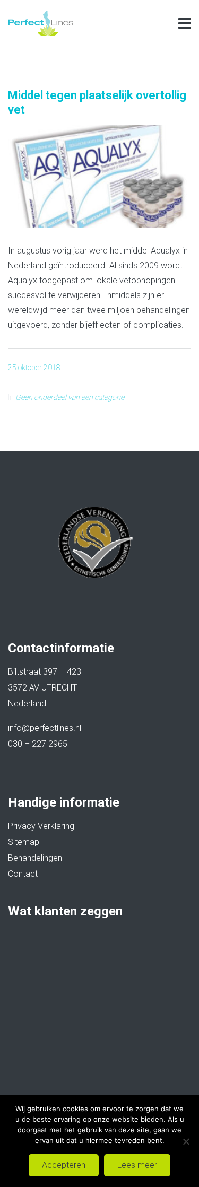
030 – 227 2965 (37, 744)
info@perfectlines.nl (44, 728)
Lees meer (137, 1165)
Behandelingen (35, 858)
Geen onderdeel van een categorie (69, 397)
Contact (23, 874)
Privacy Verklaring (41, 826)
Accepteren (63, 1165)
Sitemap (23, 842)
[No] (185, 1141)
